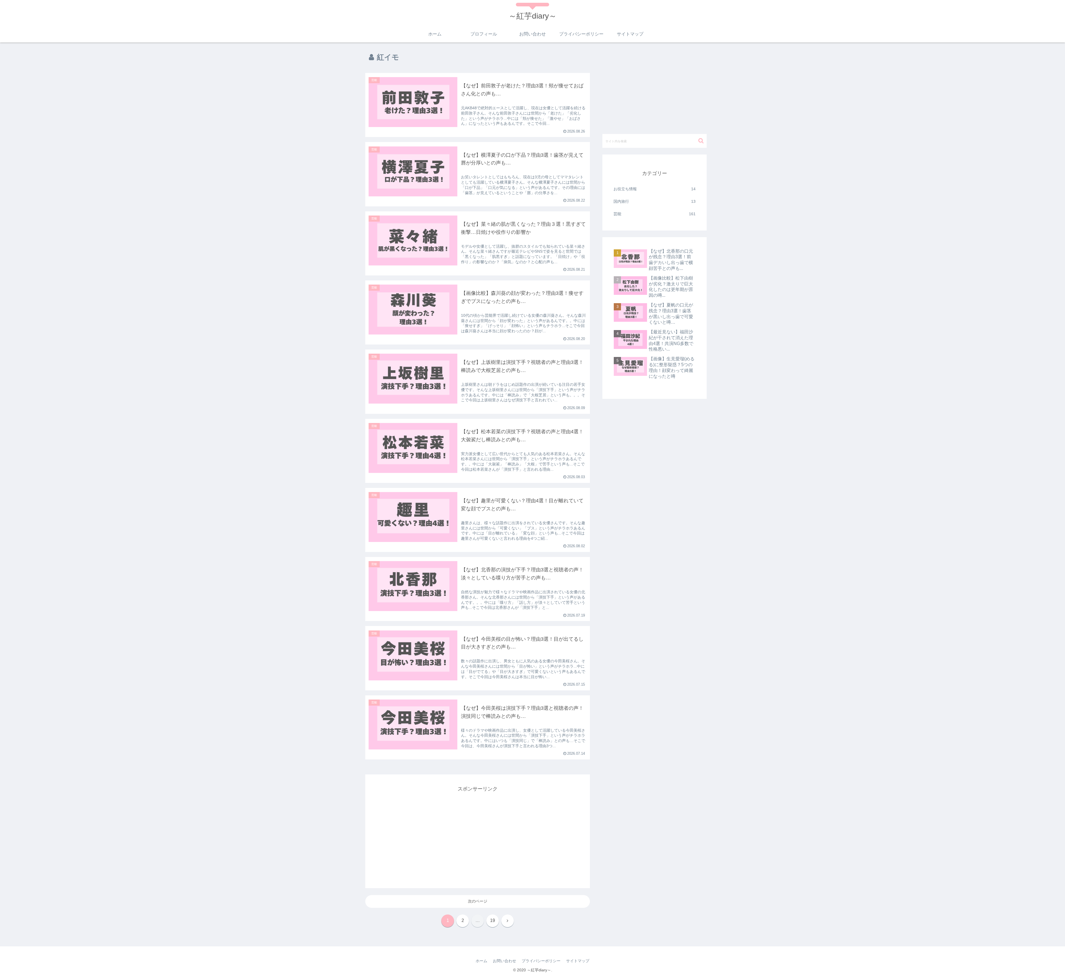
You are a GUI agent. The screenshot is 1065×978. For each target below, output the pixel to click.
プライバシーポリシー (541, 961)
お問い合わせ (504, 961)
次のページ (477, 901)
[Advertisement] (477, 832)
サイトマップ (577, 961)
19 (492, 920)
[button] (701, 141)
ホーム (481, 961)
